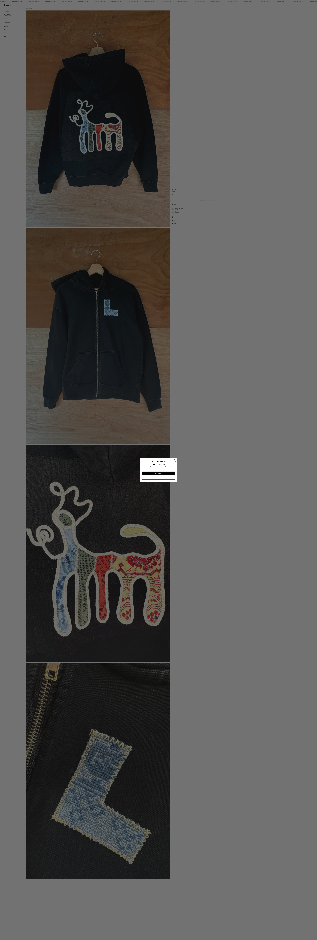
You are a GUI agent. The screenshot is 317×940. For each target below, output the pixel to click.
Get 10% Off (158, 473)
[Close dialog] (174, 460)
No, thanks (158, 477)
